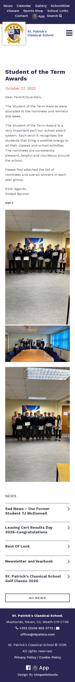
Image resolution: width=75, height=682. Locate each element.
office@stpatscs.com (37, 634)
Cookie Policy (50, 657)
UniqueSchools (46, 675)
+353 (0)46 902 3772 (36, 628)
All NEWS (37, 598)
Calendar (24, 6)
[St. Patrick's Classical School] (13, 33)
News (7, 6)
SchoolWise (60, 6)
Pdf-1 (9, 203)
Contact (21, 16)
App (41, 16)
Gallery (41, 6)
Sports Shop (33, 11)
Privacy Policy (25, 657)
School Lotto (57, 11)
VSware (13, 11)
